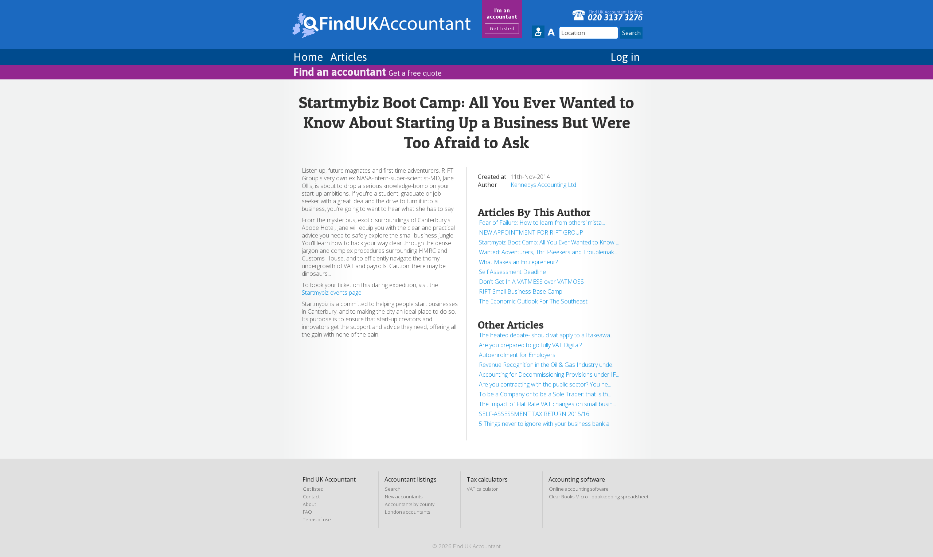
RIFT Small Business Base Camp (520, 291)
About (309, 504)
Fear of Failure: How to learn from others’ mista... (542, 223)
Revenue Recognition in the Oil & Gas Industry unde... (547, 365)
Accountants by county (409, 504)
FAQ (307, 512)
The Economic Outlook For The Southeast (533, 301)
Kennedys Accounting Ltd (543, 185)
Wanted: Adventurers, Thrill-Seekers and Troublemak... (548, 252)
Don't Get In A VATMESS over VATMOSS (531, 282)
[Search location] (538, 32)
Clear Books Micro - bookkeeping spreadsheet (598, 496)
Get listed (502, 28)
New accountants (403, 496)
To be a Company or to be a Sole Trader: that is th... (545, 394)
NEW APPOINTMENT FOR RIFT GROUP (531, 232)
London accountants (407, 512)
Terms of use (317, 519)
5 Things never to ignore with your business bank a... (546, 424)
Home (308, 57)
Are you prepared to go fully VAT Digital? (530, 345)
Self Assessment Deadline (512, 272)
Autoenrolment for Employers (517, 355)
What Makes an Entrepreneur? (518, 262)
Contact (311, 496)
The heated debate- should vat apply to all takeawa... (546, 335)
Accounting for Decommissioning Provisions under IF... (549, 374)
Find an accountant (367, 72)
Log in (625, 57)
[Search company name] (550, 32)
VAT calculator (482, 489)
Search (393, 489)
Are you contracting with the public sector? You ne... (545, 384)
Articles (348, 57)
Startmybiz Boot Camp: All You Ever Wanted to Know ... (549, 242)
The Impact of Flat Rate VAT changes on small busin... (547, 404)
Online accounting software (579, 489)
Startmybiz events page (332, 293)
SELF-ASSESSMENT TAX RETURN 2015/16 (534, 414)
